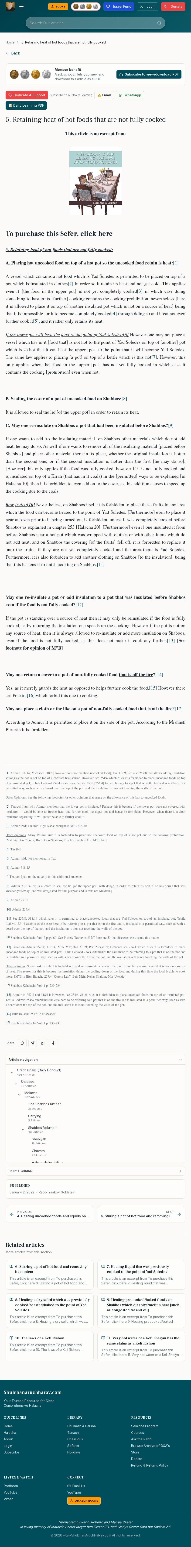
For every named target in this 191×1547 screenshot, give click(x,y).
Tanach (73, 1433)
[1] (176, 263)
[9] (171, 425)
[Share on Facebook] (53, 1043)
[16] (31, 695)
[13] (171, 640)
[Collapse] (12, 1072)
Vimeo (9, 1499)
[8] (124, 398)
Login (8, 1446)
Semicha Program (144, 1426)
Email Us (78, 1486)
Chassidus (75, 1439)
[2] (70, 283)
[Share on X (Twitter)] (43, 1043)
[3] (140, 291)
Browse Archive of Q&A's (150, 1446)
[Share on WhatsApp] (22, 1043)
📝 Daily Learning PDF (26, 105)
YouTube (10, 1492)
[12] (79, 604)
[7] (154, 357)
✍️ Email (104, 95)
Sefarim (73, 1446)
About (8, 1439)
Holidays (74, 1452)
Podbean (11, 1486)
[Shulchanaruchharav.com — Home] (10, 6)
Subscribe (11, 1452)
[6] (8, 867)
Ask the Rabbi (141, 1439)
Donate (136, 1459)
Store (135, 1452)
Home (10, 42)
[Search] (159, 23)
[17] (179, 708)
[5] (36, 321)
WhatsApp (132, 95)
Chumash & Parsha (81, 1426)
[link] (64, 42)
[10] (8, 909)
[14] (159, 674)
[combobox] (95, 23)
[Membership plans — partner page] (86, 6)
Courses (137, 1433)
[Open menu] (21, 6)
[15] (153, 688)
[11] (101, 564)
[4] (114, 313)
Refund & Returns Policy (149, 1465)
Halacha (10, 1433)
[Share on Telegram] (32, 1043)
